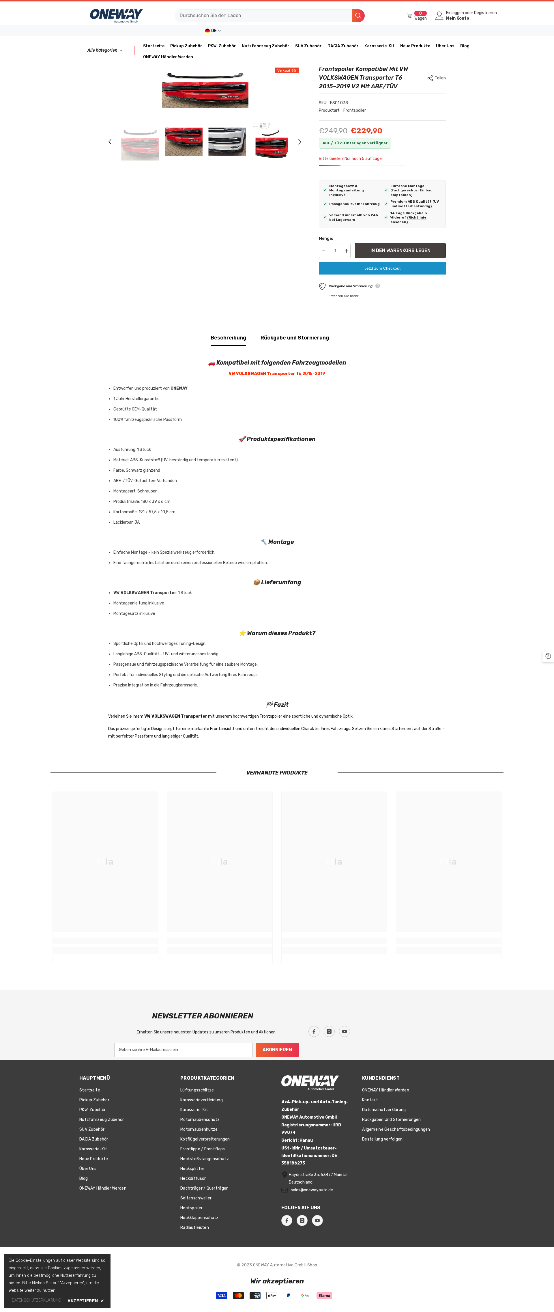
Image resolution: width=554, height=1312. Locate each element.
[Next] (299, 141)
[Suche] (270, 15)
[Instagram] (329, 1031)
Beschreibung (228, 338)
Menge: (326, 238)
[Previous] (110, 141)
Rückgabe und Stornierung (295, 338)
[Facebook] (313, 1031)
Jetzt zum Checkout (382, 268)
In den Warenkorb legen (400, 250)
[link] (105, 941)
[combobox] (263, 15)
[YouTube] (344, 1031)
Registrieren (485, 13)
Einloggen (455, 13)
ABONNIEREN (277, 1049)
